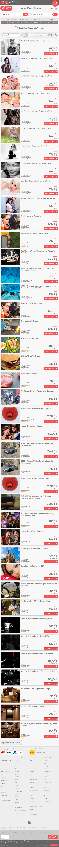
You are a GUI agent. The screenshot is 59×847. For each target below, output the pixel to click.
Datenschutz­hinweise (5, 797)
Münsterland (32, 793)
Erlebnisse (17, 794)
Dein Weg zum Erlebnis (6, 760)
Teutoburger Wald (33, 814)
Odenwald (32, 798)
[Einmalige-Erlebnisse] (31, 8)
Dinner (16, 799)
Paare (16, 766)
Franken (31, 785)
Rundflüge (17, 796)
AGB (2, 789)
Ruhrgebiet (32, 801)
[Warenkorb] (52, 8)
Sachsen (46, 774)
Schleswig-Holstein (48, 801)
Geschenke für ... (36, 19)
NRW (45, 763)
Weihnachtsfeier (18, 807)
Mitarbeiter (17, 776)
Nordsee (31, 795)
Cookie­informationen (5, 800)
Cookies (13, 841)
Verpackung (3, 763)
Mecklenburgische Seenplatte (36, 806)
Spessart (31, 809)
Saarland (46, 798)
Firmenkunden (4, 780)
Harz (30, 763)
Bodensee (32, 771)
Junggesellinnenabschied (20, 810)
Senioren (17, 774)
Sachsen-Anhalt (47, 793)
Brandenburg (46, 790)
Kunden (16, 779)
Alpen (31, 776)
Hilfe (2, 766)
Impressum (3, 792)
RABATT (55, 4)
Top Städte (14, 19)
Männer (16, 760)
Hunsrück (32, 787)
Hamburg (46, 766)
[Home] (3, 19)
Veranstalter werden (50, 19)
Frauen (16, 763)
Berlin (45, 768)
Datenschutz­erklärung (5, 795)
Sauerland (32, 803)
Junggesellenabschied (20, 813)
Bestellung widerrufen (5, 771)
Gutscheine (17, 788)
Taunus (31, 812)
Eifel (30, 774)
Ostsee (31, 768)
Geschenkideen (18, 791)
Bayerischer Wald (33, 779)
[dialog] (29, 843)
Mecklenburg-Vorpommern (49, 795)
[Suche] (32, 14)
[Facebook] (45, 828)
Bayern (45, 760)
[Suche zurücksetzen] (55, 34)
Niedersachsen (47, 771)
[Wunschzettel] (56, 8)
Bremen (45, 779)
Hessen (45, 787)
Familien (17, 771)
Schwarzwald (32, 766)
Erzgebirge (32, 782)
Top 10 (7, 19)
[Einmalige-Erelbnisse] (29, 822)
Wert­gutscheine (24, 19)
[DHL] (32, 752)
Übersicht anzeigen (40, 752)
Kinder (16, 768)
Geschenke (17, 802)
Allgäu (31, 760)
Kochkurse (17, 805)
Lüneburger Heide (33, 790)
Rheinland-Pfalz (47, 782)
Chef (16, 782)
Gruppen (3, 783)
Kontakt (2, 774)
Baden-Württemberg (48, 776)
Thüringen (46, 785)
